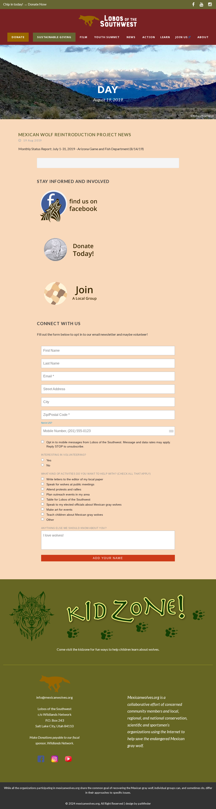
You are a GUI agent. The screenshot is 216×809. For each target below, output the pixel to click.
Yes (48, 460)
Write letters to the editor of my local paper (74, 479)
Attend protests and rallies (63, 489)
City (46, 399)
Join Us (181, 37)
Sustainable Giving (54, 37)
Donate (18, 37)
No (48, 465)
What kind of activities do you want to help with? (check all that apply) (96, 473)
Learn (165, 37)
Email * (48, 373)
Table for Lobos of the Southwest (68, 499)
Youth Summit (107, 37)
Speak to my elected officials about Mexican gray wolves (84, 504)
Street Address (55, 386)
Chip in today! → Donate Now (24, 4)
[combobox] (171, 431)
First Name (51, 348)
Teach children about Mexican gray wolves (74, 514)
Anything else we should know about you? (74, 528)
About (203, 37)
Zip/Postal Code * (56, 412)
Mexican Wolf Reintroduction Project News (74, 134)
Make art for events (59, 509)
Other (50, 519)
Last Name (51, 361)
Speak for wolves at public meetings (70, 484)
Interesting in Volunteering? (63, 454)
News (131, 37)
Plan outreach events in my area (68, 494)
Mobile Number (54, 428)
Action (148, 37)
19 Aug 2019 (32, 140)
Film (83, 37)
